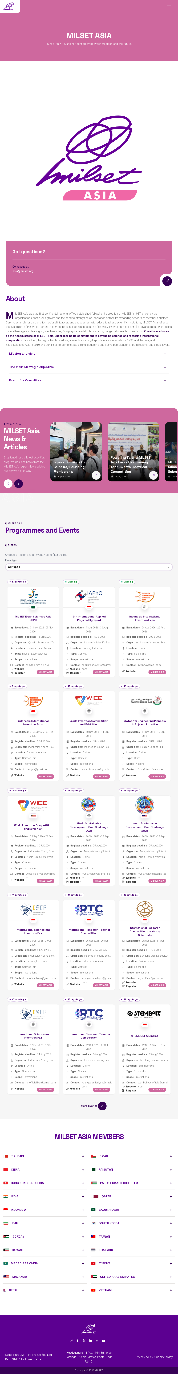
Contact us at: (21, 266)
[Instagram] (159, 281)
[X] (84, 1341)
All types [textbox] (14, 567)
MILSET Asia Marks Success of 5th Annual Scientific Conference (131, 467)
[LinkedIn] (90, 1341)
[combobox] (89, 567)
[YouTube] (104, 1341)
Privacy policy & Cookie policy (154, 1357)
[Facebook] (77, 1341)
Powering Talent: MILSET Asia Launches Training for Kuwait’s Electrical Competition (76, 464)
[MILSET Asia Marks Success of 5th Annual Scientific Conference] (156, 475)
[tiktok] (72, 1341)
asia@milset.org (23, 271)
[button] (18, 483)
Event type (11, 560)
